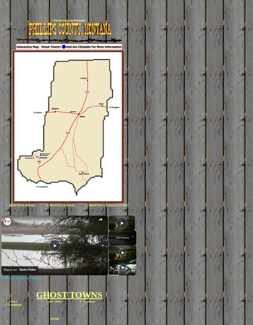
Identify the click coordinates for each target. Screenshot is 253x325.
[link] (7, 221)
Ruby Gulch (53, 301)
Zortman (89, 301)
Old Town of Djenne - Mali (33, 221)
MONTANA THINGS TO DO (108, 205)
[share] (100, 219)
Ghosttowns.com (62, 20)
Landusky (15, 304)
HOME (55, 318)
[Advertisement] (68, 9)
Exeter (13, 301)
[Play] (122, 252)
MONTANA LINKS (62, 205)
